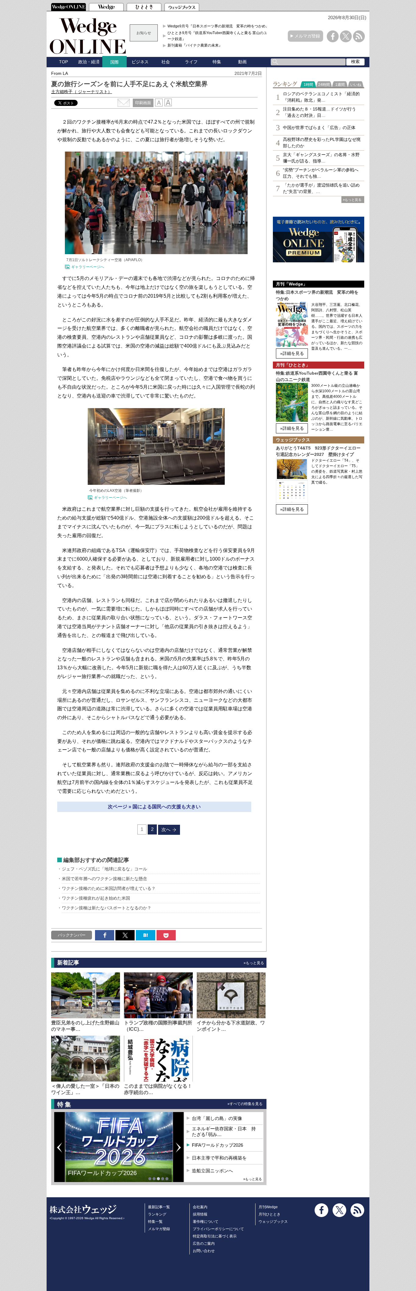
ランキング (157, 1214)
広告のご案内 (204, 1243)
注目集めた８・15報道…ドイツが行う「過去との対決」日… (319, 112)
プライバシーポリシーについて (218, 1229)
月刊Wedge (268, 1207)
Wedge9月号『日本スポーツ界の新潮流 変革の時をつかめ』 (218, 26)
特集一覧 (155, 1221)
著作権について (205, 1221)
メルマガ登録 (307, 35)
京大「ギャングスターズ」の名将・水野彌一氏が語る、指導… (321, 157)
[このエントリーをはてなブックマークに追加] (145, 935)
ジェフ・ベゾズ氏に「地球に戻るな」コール (104, 868)
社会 (165, 61)
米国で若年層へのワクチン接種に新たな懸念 (104, 878)
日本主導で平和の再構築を (104, 1177)
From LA (59, 73)
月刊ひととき (269, 1214)
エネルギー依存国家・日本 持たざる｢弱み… (224, 1131)
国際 (114, 62)
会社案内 (200, 1207)
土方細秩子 (81, 91)
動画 (242, 61)
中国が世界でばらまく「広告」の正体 (319, 127)
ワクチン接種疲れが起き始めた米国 (96, 898)
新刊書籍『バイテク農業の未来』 (194, 45)
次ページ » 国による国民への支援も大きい (154, 806)
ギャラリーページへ (87, 267)
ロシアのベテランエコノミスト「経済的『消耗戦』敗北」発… (321, 97)
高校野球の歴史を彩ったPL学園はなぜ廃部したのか (322, 142)
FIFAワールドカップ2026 (217, 1145)
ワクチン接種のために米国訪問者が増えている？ (109, 888)
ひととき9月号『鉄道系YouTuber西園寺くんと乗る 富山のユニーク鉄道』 (219, 36)
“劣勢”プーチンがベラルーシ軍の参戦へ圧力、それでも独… (320, 173)
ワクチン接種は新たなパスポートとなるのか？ (106, 907)
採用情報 (200, 1214)
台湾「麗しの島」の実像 (217, 1118)
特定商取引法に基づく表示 (215, 1236)
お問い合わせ (204, 1251)
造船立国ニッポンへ (212, 1170)
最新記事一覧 (159, 1207)
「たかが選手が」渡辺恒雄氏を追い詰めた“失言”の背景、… (321, 188)
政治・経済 (89, 61)
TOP (63, 61)
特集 (217, 61)
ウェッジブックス (273, 1221)
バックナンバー (72, 935)
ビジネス (140, 61)
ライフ (191, 61)
